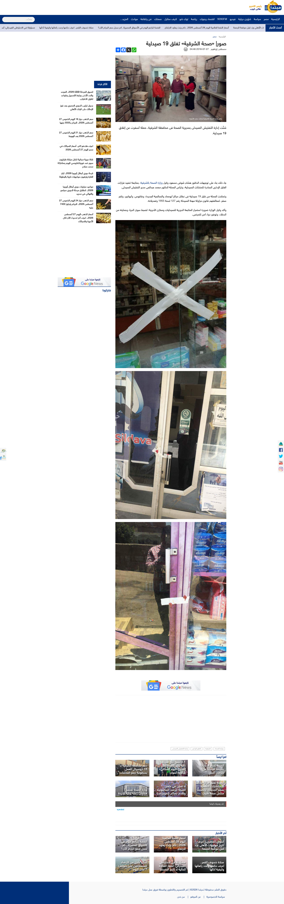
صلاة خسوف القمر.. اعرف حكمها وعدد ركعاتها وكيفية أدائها (150, 27)
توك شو (183, 19)
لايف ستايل (170, 19)
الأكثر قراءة (102, 84)
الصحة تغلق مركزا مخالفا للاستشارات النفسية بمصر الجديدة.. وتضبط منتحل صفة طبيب (209, 788)
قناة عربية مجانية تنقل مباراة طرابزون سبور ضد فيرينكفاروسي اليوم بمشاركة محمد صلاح (75, 163)
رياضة (194, 19)
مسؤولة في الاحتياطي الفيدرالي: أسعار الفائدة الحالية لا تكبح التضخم (87, 27)
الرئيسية (275, 19)
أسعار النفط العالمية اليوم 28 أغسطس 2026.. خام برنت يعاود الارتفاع (172, 844)
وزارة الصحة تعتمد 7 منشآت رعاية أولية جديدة (132, 791)
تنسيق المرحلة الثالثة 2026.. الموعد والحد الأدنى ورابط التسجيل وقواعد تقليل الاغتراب (77, 96)
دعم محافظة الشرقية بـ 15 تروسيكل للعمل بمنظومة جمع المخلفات (133, 769)
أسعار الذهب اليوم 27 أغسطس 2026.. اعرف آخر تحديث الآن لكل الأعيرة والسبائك (78, 218)
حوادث (134, 19)
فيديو (233, 19)
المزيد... (124, 19)
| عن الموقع (198, 897)
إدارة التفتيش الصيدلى (180, 749)
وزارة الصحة (219, 749)
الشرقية (208, 749)
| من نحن (184, 897)
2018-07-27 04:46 (199, 49)
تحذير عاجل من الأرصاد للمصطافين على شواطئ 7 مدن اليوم (132, 866)
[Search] (3, 17)
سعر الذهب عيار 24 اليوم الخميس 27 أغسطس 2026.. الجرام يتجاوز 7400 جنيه (76, 204)
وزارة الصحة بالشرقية (152, 183)
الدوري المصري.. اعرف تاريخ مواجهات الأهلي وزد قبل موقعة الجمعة (209, 845)
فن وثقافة (146, 19)
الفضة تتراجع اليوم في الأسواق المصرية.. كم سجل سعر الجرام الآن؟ (213, 27)
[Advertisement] (55, 6)
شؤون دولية (244, 19)
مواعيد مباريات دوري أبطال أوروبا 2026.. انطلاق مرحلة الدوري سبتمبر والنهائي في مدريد (76, 191)
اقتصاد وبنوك (207, 19)
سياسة (257, 19)
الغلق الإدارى (196, 749)
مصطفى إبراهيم (218, 49)
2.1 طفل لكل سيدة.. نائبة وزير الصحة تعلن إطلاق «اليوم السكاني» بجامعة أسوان (172, 767)
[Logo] (254, 6)
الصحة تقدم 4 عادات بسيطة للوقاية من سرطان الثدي (212, 769)
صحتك (158, 19)
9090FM (222, 19)
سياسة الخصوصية (216, 897)
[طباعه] (186, 49)
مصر (266, 19)
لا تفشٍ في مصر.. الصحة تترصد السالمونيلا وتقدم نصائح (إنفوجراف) (171, 790)
